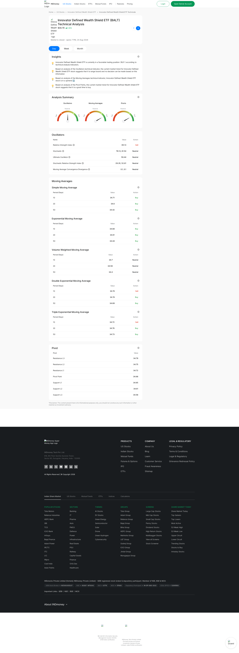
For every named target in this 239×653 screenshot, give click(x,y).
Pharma (73, 519)
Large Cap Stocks (153, 511)
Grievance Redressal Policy (182, 461)
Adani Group (125, 515)
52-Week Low (176, 531)
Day (54, 48)
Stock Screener (152, 543)
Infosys (47, 535)
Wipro (46, 560)
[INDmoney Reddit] (71, 467)
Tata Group (125, 511)
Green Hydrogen (102, 535)
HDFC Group (125, 531)
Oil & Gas (73, 564)
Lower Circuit (176, 539)
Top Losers (175, 519)
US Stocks (67, 4)
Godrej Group (125, 543)
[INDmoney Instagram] (66, 467)
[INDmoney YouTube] (61, 467)
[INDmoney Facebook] (46, 467)
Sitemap (149, 471)
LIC (45, 555)
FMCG (72, 527)
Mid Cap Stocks (152, 515)
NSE (66, 591)
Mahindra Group (127, 535)
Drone (97, 531)
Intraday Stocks (177, 552)
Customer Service (153, 461)
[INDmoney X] (56, 467)
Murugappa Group (127, 555)
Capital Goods (75, 555)
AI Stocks (99, 511)
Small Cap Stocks (153, 519)
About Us (149, 446)
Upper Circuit (176, 535)
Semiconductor (101, 523)
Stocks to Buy (177, 547)
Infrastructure (75, 539)
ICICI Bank (48, 531)
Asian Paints (49, 568)
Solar (97, 527)
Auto (71, 523)
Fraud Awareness (153, 466)
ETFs (90, 4)
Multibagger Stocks (154, 535)
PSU (71, 547)
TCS (46, 527)
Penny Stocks (151, 523)
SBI (45, 523)
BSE (71, 591)
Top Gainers (176, 515)
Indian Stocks (79, 4)
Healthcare (74, 568)
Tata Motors (49, 511)
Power (72, 535)
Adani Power (49, 543)
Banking (73, 511)
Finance (73, 560)
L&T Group (124, 539)
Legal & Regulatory (178, 456)
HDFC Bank (49, 519)
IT (70, 515)
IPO (110, 4)
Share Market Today (179, 511)
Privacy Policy (175, 446)
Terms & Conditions (178, 451)
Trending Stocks (178, 543)
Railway (73, 552)
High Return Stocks (154, 531)
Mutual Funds (100, 4)
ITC (45, 552)
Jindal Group (125, 552)
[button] (135, 28)
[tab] (52, 497)
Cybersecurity (101, 539)
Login (163, 4)
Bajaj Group (125, 523)
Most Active (176, 523)
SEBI (60, 591)
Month (80, 48)
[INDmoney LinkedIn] (51, 467)
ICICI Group (125, 547)
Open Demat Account (183, 4)
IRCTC (47, 547)
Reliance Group (126, 519)
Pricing (130, 4)
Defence (73, 531)
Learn (147, 456)
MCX (77, 591)
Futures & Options (129, 461)
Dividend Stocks (152, 527)
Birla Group (124, 527)
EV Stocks (99, 515)
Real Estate (74, 543)
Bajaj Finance (49, 539)
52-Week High (177, 527)
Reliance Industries (52, 515)
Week (66, 48)
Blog (147, 451)
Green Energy (100, 519)
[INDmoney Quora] (76, 467)
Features (120, 4)
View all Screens (152, 539)
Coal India (48, 564)
